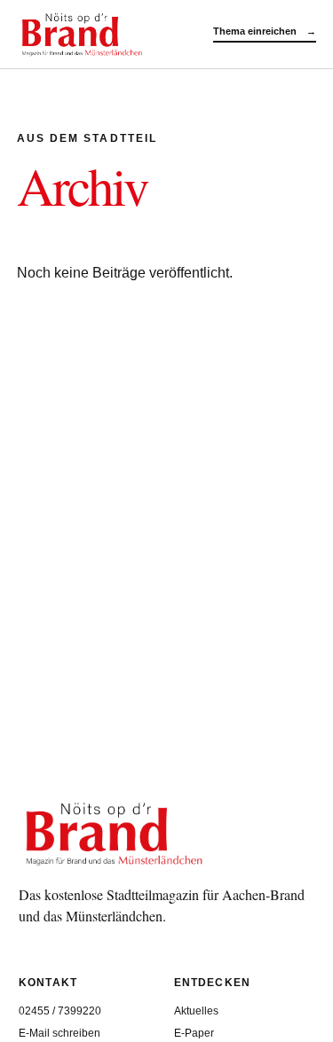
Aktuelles (196, 1011)
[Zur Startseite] (115, 34)
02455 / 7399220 (60, 1011)
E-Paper (194, 1033)
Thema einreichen (264, 31)
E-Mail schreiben (59, 1033)
